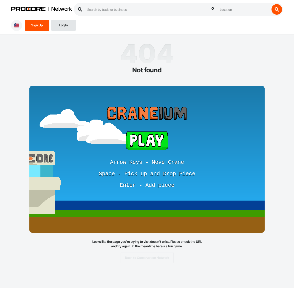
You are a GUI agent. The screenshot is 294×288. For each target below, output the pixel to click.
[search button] (276, 9)
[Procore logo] (28, 9)
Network (61, 9)
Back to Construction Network (147, 258)
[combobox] (243, 9)
